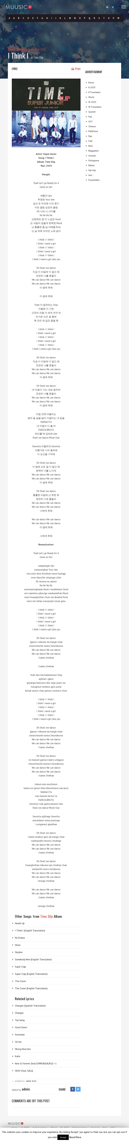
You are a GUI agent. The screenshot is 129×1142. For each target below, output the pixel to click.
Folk (90, 141)
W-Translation (94, 106)
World (91, 97)
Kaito (17, 1056)
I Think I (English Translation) (30, 930)
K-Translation (94, 92)
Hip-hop (92, 170)
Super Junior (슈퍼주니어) (26, 49)
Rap (90, 136)
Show (17, 944)
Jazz (90, 175)
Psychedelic (94, 180)
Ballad (91, 165)
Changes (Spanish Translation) (30, 1005)
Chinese (92, 126)
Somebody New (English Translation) (33, 959)
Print (78, 69)
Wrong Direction (23, 1049)
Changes (19, 1012)
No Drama (20, 937)
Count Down (21, 1027)
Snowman (20, 1034)
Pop (34, 1081)
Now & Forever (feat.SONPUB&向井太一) (35, 1063)
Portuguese (93, 160)
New (28, 1081)
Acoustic (92, 155)
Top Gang (20, 1020)
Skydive (18, 952)
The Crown (20, 981)
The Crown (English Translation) (31, 988)
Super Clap (20, 966)
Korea (91, 82)
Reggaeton (93, 150)
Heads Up (20, 923)
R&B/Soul (93, 131)
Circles (18, 1041)
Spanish (92, 111)
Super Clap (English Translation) (31, 973)
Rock (90, 145)
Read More (75, 1137)
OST (90, 121)
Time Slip (38, 57)
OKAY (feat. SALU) (24, 1070)
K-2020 (91, 87)
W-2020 (92, 102)
